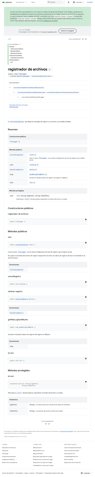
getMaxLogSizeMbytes (37, 174)
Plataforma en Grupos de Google (43, 459)
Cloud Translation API (49, 32)
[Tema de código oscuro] (86, 219)
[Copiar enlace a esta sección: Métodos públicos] (29, 232)
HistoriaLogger (13, 107)
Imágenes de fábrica (8, 459)
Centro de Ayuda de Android (72, 447)
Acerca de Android (8, 473)
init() (27, 199)
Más (33, 2)
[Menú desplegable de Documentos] (26, 2)
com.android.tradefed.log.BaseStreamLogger (31, 92)
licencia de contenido (67, 431)
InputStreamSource (16, 169)
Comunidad (18, 473)
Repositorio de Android (9, 447)
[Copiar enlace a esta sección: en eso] (15, 353)
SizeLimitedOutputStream (41, 76)
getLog (32, 169)
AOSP (9, 39)
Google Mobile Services (71, 456)
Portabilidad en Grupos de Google (43, 465)
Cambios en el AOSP (50, 21)
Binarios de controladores (9, 462)
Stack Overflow (68, 459)
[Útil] (83, 39)
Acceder (90, 2)
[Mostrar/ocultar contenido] (20, 44)
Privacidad (39, 473)
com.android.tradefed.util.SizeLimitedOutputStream (63, 92)
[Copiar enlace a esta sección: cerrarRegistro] (22, 276)
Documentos (20, 2)
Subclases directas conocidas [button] (18, 106)
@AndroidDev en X (38, 450)
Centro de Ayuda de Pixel (71, 450)
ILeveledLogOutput (17, 122)
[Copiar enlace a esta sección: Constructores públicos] (35, 208)
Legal (26, 473)
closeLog (33, 165)
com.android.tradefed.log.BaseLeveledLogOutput (28, 87)
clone (32, 155)
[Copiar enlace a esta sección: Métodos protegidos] (32, 371)
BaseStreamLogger (23, 76)
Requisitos (5, 450)
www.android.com (69, 453)
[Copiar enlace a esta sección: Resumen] (20, 130)
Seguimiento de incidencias (72, 462)
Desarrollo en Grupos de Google (42, 462)
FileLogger (14, 141)
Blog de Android (38, 453)
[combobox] (56, 2)
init (31, 182)
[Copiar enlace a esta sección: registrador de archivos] (30, 214)
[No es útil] (85, 39)
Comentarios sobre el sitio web (53, 473)
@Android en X (37, 447)
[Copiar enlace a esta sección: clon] (13, 237)
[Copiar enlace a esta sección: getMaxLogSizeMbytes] (30, 320)
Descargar (5, 453)
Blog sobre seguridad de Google (42, 456)
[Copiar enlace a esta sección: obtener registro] (24, 292)
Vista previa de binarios (9, 456)
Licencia (31, 473)
